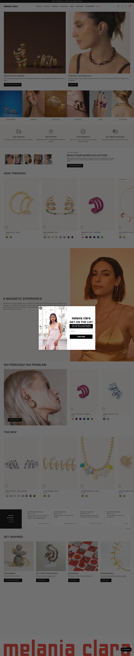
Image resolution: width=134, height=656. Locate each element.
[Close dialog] (40, 308)
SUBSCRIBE (81, 337)
